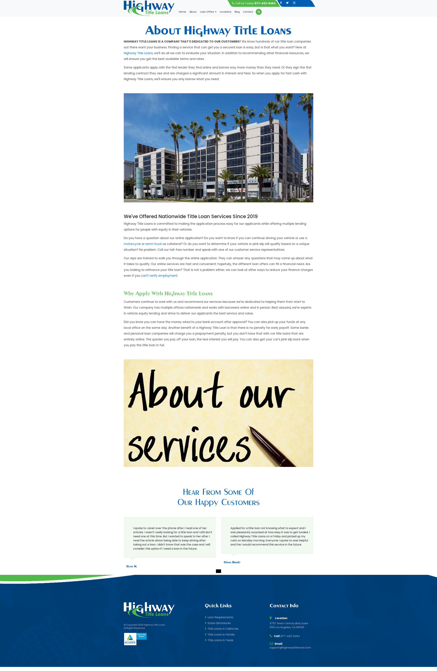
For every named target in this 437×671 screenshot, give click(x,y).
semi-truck (153, 244)
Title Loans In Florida (221, 635)
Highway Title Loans (138, 53)
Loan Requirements (220, 617)
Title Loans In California (223, 629)
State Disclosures (219, 623)
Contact (248, 11)
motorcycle (132, 244)
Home (182, 11)
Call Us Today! (255, 3)
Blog (237, 11)
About (193, 11)
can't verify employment (159, 276)
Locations (225, 11)
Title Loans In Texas (220, 640)
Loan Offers (207, 11)
